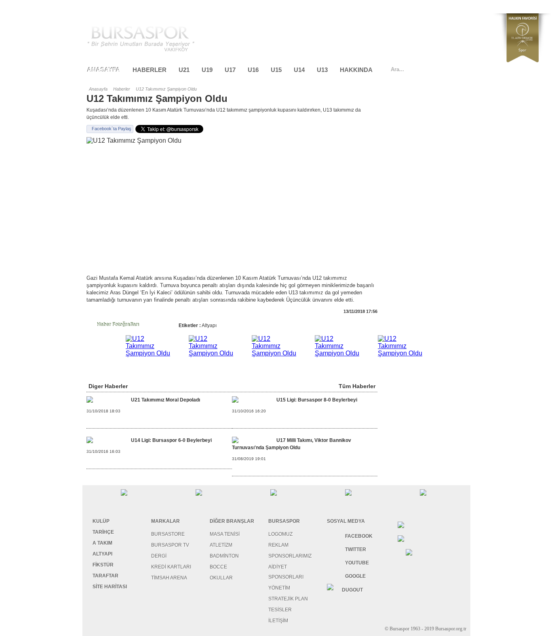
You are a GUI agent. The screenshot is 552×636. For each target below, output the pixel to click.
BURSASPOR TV (170, 545)
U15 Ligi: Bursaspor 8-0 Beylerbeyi (316, 400)
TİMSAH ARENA (169, 578)
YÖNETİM (279, 588)
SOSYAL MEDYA (346, 521)
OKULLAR (221, 578)
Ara (463, 69)
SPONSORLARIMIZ (290, 556)
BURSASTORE (168, 534)
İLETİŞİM (278, 620)
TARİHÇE (103, 532)
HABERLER (149, 69)
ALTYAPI (102, 554)
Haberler (121, 89)
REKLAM (278, 545)
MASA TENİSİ (225, 534)
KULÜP (101, 521)
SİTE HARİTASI (110, 587)
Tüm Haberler (357, 386)
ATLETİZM (221, 545)
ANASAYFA (103, 69)
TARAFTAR (105, 576)
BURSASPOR (284, 521)
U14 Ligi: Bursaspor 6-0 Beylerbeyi (171, 440)
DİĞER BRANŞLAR (232, 521)
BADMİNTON (224, 556)
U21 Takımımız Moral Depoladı (165, 400)
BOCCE (218, 567)
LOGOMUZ (280, 534)
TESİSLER (280, 610)
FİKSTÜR (103, 565)
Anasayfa (98, 89)
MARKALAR (165, 521)
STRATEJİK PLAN (288, 599)
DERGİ (158, 556)
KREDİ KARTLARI (171, 567)
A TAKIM (102, 543)
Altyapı (209, 325)
